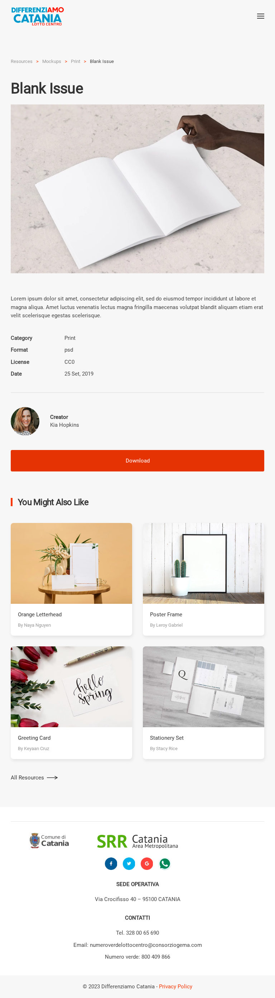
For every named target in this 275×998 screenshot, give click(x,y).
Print (75, 61)
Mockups (51, 61)
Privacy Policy (175, 986)
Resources (22, 61)
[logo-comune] (51, 841)
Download (138, 461)
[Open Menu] (260, 16)
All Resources (27, 777)
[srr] (137, 841)
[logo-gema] (223, 841)
